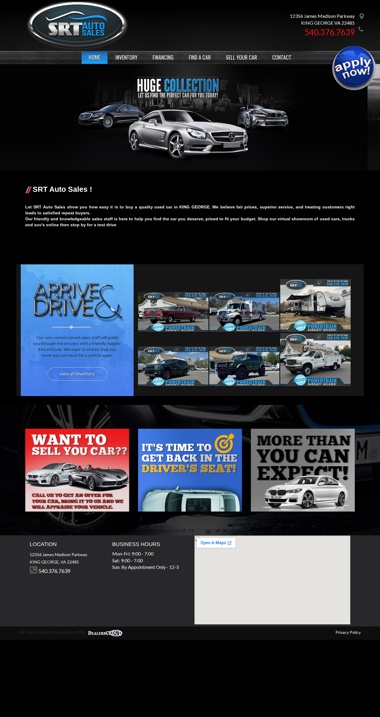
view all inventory (77, 373)
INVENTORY (126, 57)
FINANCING (163, 57)
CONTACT (282, 57)
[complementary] (362, 699)
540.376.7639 (329, 32)
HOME (94, 57)
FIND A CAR (200, 57)
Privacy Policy (348, 632)
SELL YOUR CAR (241, 57)
